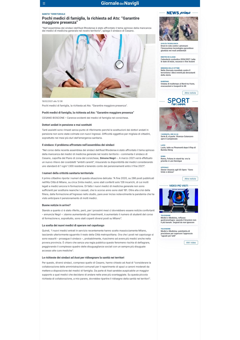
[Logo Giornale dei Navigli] (120, 3)
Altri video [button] (191, 242)
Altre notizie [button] (190, 93)
